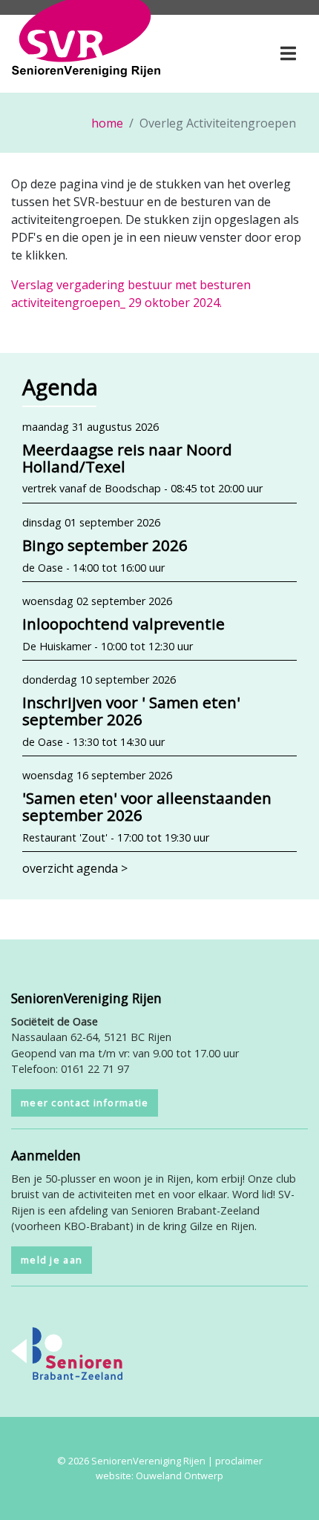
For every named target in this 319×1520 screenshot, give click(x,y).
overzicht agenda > (75, 868)
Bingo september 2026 (105, 545)
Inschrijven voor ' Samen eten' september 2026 (131, 711)
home (107, 123)
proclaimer (239, 1460)
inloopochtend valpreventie (123, 623)
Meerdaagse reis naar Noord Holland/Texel (127, 458)
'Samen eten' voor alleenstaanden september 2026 (147, 806)
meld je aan (51, 1259)
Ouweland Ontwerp (179, 1475)
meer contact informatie (84, 1102)
